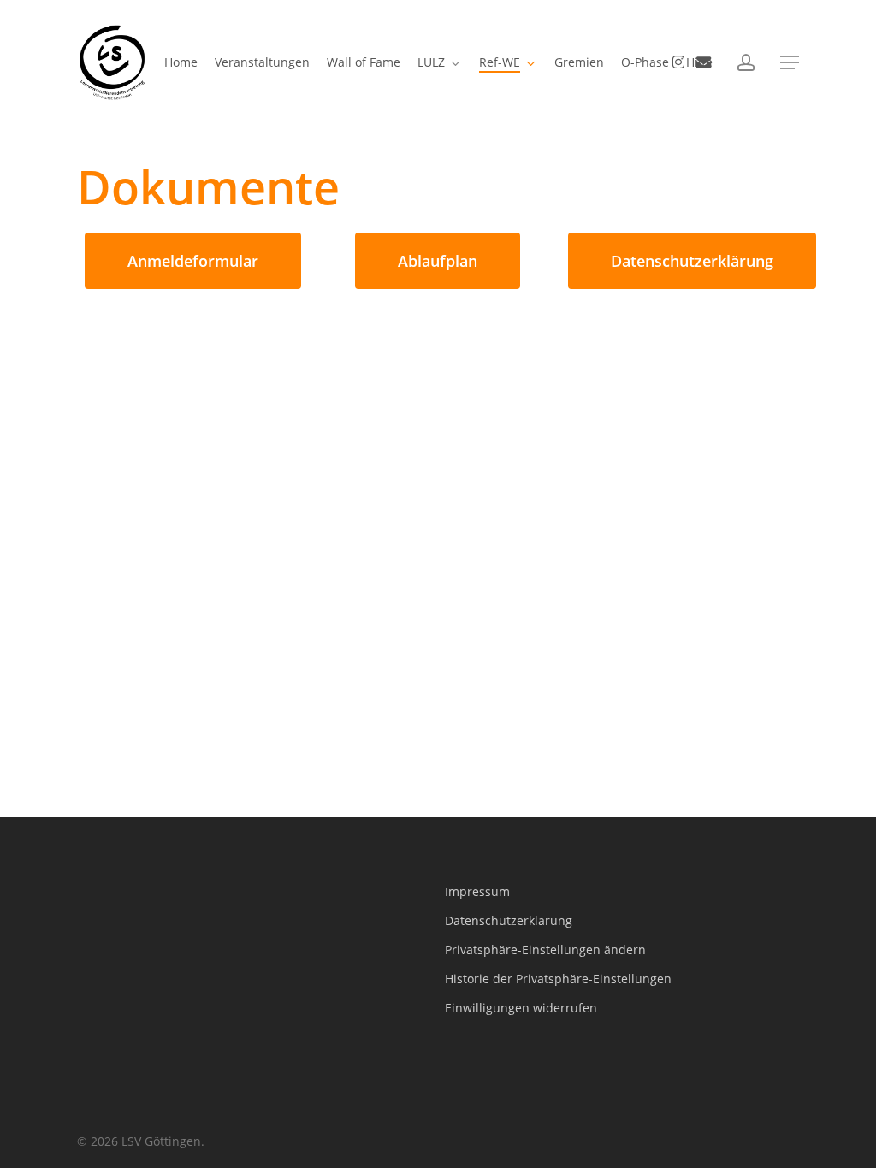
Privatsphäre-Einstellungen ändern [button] (545, 949)
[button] (789, 63)
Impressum (477, 891)
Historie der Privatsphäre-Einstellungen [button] (558, 978)
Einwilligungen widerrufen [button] (521, 1008)
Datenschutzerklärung (508, 920)
